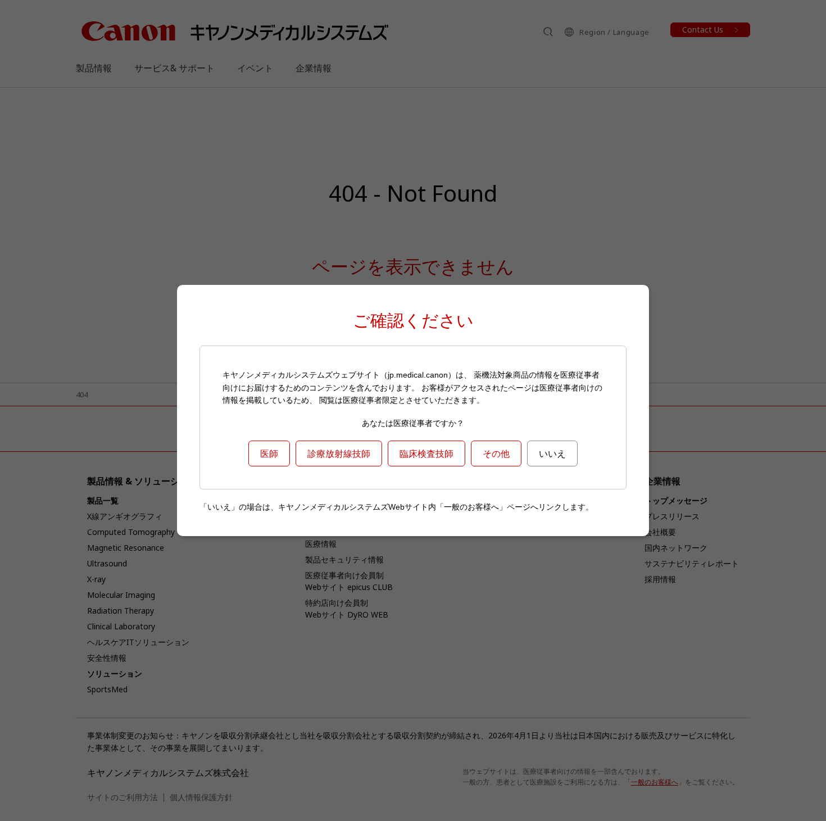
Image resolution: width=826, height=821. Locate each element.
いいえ (552, 453)
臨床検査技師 (426, 453)
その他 (496, 453)
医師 (269, 453)
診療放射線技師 (338, 453)
